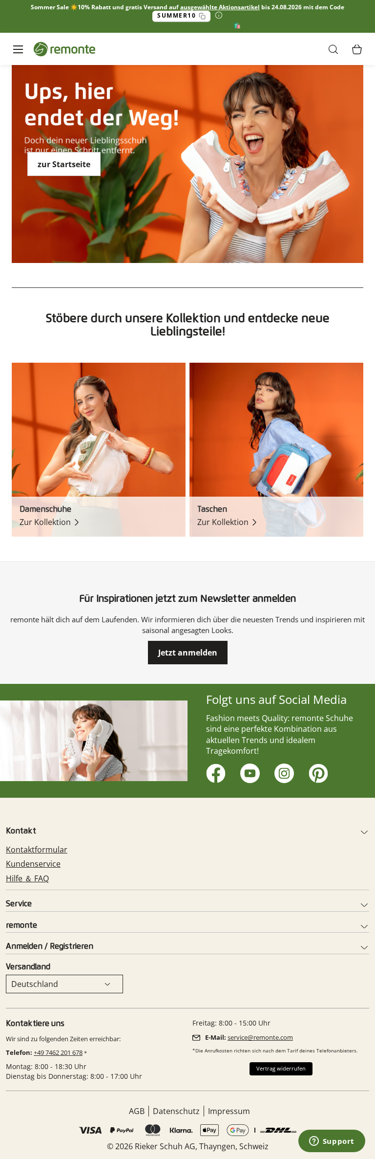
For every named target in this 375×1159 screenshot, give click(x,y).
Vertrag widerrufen (281, 1068)
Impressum (229, 1111)
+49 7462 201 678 (58, 1052)
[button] (333, 49)
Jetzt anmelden (187, 652)
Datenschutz (176, 1111)
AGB (137, 1111)
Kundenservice (33, 863)
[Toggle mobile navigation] (18, 49)
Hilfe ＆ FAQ (27, 878)
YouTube (248, 772)
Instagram (282, 772)
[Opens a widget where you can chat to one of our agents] (331, 1142)
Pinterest (317, 772)
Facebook (214, 772)
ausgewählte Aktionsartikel (220, 7)
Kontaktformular (36, 849)
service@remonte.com (260, 1037)
